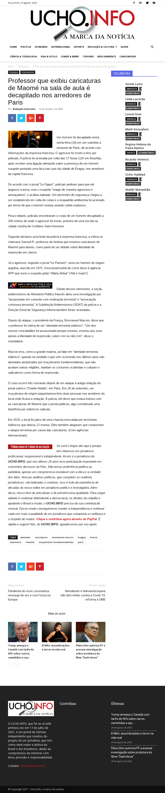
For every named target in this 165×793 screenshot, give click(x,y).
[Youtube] (154, 3)
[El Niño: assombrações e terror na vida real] (56, 632)
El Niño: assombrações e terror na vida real (132, 735)
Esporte (79, 46)
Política (26, 46)
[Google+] (141, 3)
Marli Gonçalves (137, 129)
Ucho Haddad (135, 174)
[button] (152, 47)
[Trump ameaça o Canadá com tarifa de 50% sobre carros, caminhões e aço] (23, 632)
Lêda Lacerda (135, 99)
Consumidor (128, 56)
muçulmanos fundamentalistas (56, 542)
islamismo (15, 542)
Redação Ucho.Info (24, 108)
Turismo (88, 56)
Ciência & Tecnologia (23, 56)
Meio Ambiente (106, 56)
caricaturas (41, 537)
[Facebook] (134, 3)
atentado (25, 537)
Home (13, 46)
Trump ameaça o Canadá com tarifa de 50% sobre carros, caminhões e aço (130, 719)
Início (11, 66)
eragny (82, 537)
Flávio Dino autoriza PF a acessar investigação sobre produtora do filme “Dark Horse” (132, 752)
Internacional (60, 46)
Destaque (23, 66)
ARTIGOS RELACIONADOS (26, 613)
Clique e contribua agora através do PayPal (66, 519)
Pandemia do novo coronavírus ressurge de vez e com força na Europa (29, 595)
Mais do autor (57, 613)
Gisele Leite (134, 84)
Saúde (124, 46)
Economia (41, 46)
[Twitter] (147, 3)
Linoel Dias (133, 114)
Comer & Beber (70, 56)
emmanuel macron (62, 537)
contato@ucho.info (32, 766)
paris (81, 542)
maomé (30, 542)
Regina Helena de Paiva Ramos (138, 146)
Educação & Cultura (101, 46)
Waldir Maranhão (137, 189)
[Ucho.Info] (82, 24)
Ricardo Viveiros (137, 159)
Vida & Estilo (49, 56)
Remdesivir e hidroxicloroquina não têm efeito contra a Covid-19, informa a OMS (83, 595)
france (93, 537)
